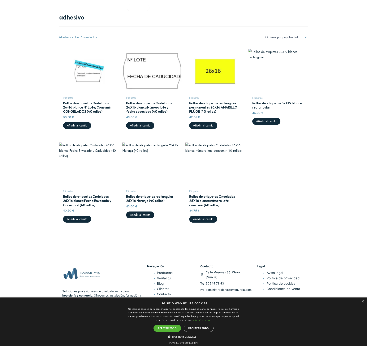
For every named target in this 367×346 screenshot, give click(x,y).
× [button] (362, 301)
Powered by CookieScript (183, 342)
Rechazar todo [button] (198, 328)
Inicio (98, 7)
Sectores (136, 7)
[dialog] (183, 321)
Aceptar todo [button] (167, 328)
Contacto (208, 7)
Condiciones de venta (283, 289)
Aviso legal (275, 273)
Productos (116, 7)
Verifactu (159, 7)
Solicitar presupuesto (339, 7)
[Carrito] (313, 7)
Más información (201, 320)
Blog (160, 283)
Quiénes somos (183, 7)
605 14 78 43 (215, 283)
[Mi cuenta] (305, 7)
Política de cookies (281, 283)
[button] (183, 337)
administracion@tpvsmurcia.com (229, 290)
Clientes (163, 289)
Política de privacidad (283, 278)
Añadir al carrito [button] (77, 125)
